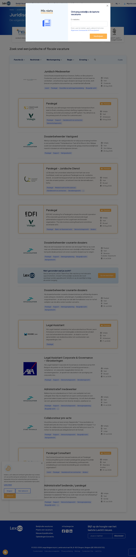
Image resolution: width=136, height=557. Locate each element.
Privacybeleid (94, 30)
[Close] (107, 5)
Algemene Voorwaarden (79, 30)
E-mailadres (75, 19)
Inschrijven (98, 36)
